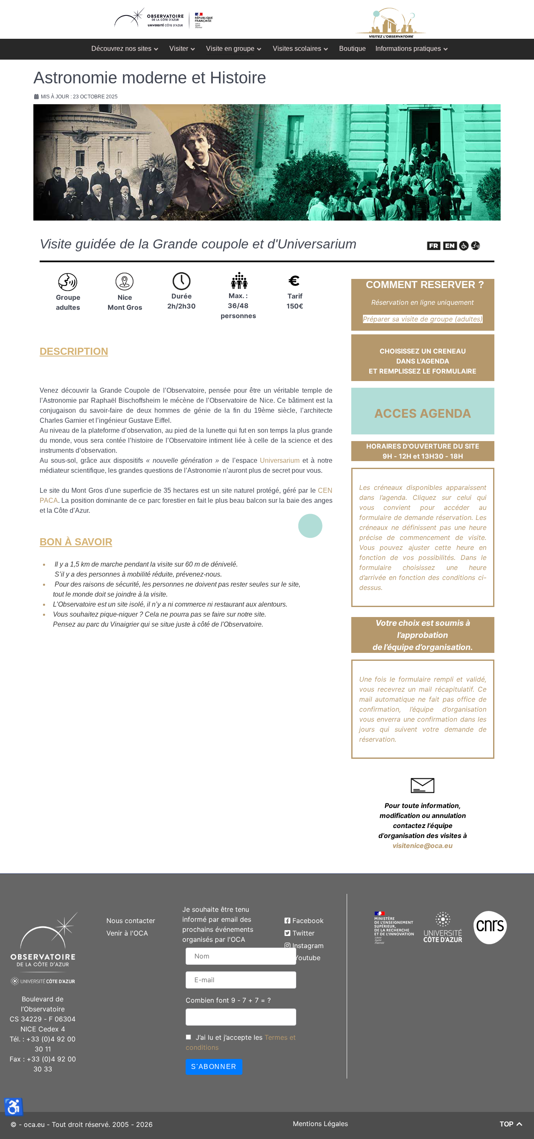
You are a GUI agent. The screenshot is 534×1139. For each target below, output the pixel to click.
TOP (507, 1124)
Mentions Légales (320, 1123)
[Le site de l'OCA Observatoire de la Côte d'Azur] (163, 15)
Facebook (308, 920)
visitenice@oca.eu (423, 845)
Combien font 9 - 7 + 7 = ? (228, 1000)
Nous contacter (130, 920)
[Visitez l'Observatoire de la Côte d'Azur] (390, 19)
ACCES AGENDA (422, 413)
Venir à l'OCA (127, 933)
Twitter (303, 933)
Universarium (280, 460)
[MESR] (394, 927)
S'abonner (214, 1066)
